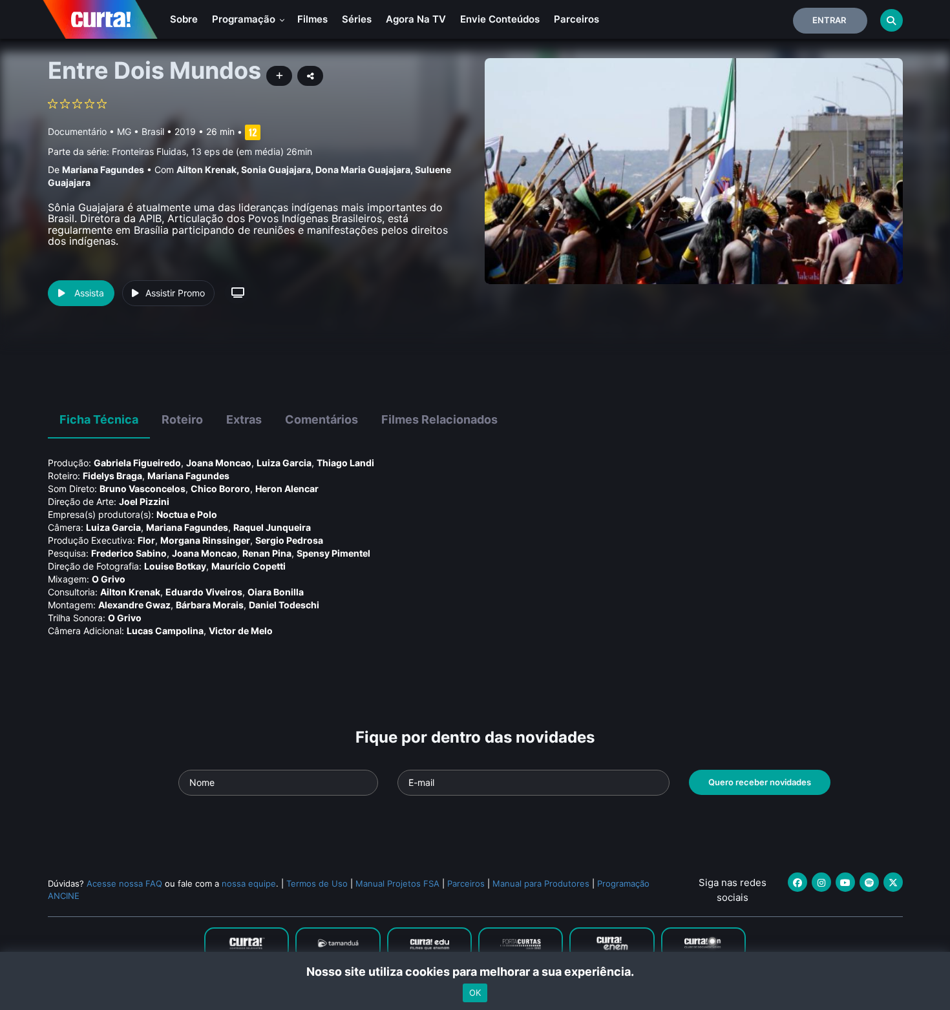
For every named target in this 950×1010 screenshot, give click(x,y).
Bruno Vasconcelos (142, 488)
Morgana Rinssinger (205, 540)
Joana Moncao (218, 462)
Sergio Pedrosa (289, 540)
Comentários (321, 419)
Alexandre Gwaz (134, 604)
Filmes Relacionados (439, 419)
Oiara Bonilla (276, 591)
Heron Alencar (287, 488)
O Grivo (108, 578)
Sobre (184, 19)
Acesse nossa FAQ (124, 883)
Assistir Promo (175, 292)
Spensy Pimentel (333, 553)
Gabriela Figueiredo (137, 462)
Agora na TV (416, 19)
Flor (146, 540)
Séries (357, 19)
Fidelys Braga (112, 475)
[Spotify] (869, 882)
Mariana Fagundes (103, 169)
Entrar (829, 20)
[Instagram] (821, 882)
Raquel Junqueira (272, 527)
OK (475, 992)
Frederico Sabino (129, 553)
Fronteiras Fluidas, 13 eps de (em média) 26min (212, 151)
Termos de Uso (317, 883)
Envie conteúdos (500, 19)
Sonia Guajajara (276, 169)
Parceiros (576, 19)
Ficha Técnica (98, 419)
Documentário (77, 131)
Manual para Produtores (540, 883)
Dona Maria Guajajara (362, 169)
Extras (244, 419)
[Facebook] (797, 882)
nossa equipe (249, 883)
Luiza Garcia (284, 462)
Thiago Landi (345, 462)
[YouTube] (845, 882)
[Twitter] (893, 882)
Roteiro (182, 419)
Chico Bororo (220, 488)
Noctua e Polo (186, 514)
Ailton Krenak (206, 169)
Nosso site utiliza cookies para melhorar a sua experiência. (475, 971)
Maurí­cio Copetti (248, 566)
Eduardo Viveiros (203, 591)
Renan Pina (266, 553)
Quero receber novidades (759, 782)
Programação (245, 19)
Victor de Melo (241, 630)
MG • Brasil (140, 131)
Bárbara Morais (210, 604)
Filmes (312, 19)
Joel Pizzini (144, 501)
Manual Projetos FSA (397, 883)
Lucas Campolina (165, 630)
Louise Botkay (175, 566)
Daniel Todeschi (284, 604)
